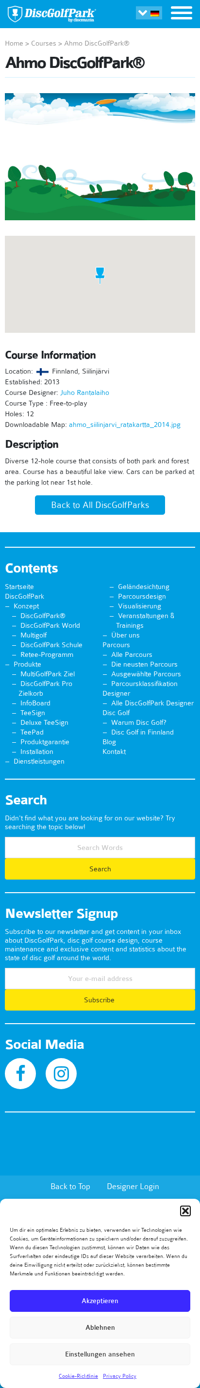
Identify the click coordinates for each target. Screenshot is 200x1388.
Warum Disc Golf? (139, 722)
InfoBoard (35, 703)
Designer (116, 693)
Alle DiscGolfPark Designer (152, 703)
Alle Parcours (131, 654)
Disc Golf (116, 712)
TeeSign (32, 712)
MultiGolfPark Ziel (47, 674)
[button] (185, 1211)
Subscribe (100, 1000)
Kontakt (114, 751)
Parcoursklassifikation (144, 683)
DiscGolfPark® (43, 615)
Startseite (19, 586)
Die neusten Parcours (144, 664)
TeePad (32, 732)
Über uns (125, 635)
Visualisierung (139, 606)
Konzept (26, 606)
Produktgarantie (44, 741)
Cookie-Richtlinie (78, 1375)
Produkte (27, 664)
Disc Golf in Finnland (142, 732)
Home (14, 43)
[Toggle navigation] (181, 14)
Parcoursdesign (142, 596)
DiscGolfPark (24, 596)
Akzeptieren (100, 1301)
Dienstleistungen (39, 761)
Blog (109, 741)
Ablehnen (100, 1327)
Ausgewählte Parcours (146, 674)
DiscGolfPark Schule (51, 644)
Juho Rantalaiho (84, 392)
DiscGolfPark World (50, 625)
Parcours (116, 644)
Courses (43, 43)
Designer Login (133, 1186)
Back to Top (70, 1186)
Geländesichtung (143, 586)
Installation (36, 751)
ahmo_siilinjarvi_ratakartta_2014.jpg (125, 424)
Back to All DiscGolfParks (100, 505)
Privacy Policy (119, 1375)
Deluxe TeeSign (44, 722)
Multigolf (33, 635)
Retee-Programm (46, 654)
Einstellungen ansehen (100, 1354)
